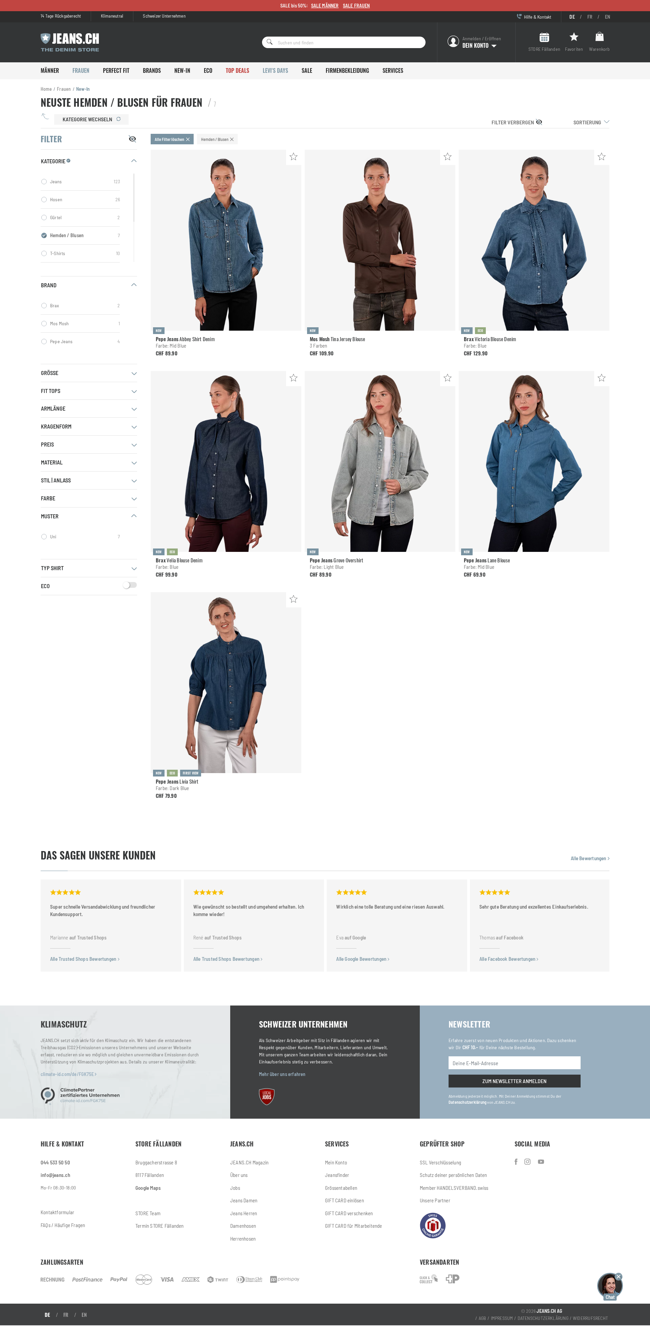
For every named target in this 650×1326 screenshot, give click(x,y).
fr (589, 17)
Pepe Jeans (85, 341)
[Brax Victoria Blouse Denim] (534, 240)
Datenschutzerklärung (467, 1102)
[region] (89, 218)
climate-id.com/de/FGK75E (68, 1074)
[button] (610, 1286)
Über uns (239, 1175)
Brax (85, 305)
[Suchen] (267, 42)
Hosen (85, 199)
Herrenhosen (243, 1239)
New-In (182, 70)
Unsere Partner (435, 1200)
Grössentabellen (341, 1188)
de (572, 17)
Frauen (80, 70)
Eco (208, 70)
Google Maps (148, 1188)
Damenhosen (243, 1226)
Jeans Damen (243, 1200)
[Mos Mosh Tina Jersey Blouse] (380, 240)
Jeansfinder (337, 1175)
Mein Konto (336, 1162)
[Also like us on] (528, 1162)
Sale (307, 70)
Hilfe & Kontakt (537, 17)
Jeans (85, 181)
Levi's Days (275, 70)
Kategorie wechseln (88, 119)
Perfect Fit (116, 70)
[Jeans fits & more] (541, 1162)
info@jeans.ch (55, 1175)
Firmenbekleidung (347, 70)
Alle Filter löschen (169, 139)
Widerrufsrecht (590, 1318)
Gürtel (85, 217)
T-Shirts (85, 253)
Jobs (235, 1188)
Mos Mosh (85, 323)
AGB (482, 1318)
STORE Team (147, 1213)
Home (46, 89)
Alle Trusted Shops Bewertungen (83, 959)
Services (393, 70)
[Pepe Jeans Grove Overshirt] (380, 461)
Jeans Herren (243, 1213)
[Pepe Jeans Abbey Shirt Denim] (226, 240)
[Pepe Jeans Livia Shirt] (226, 682)
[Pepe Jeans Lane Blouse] (534, 461)
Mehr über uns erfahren (282, 1074)
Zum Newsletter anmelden (514, 1081)
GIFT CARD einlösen (344, 1200)
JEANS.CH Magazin (249, 1162)
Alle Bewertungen (589, 858)
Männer (50, 70)
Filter (513, 122)
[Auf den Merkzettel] (293, 157)
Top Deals (237, 70)
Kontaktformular (57, 1212)
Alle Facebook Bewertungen (507, 959)
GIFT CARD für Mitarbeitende (353, 1226)
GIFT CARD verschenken (349, 1213)
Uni (85, 536)
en (607, 17)
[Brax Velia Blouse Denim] (226, 461)
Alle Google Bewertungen (361, 959)
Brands (152, 70)
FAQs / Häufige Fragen (63, 1225)
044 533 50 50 (55, 1162)
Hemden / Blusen (85, 235)
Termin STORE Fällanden (159, 1226)
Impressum (502, 1318)
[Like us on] (517, 1162)
